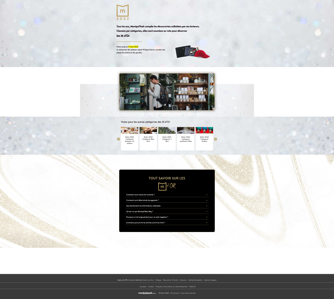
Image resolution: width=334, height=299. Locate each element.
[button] (118, 139)
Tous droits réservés (188, 293)
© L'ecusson (174, 293)
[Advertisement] (167, 260)
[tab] (167, 194)
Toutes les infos (148, 280)
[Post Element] (129, 138)
